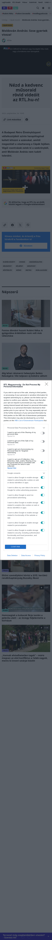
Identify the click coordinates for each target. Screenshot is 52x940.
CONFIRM (15, 547)
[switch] (43, 433)
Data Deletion (12, 555)
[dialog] (26, 470)
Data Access (26, 555)
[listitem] (26, 428)
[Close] (47, 385)
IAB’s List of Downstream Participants (29, 420)
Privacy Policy (39, 555)
